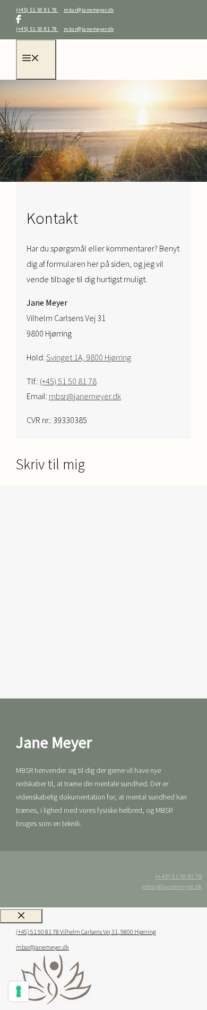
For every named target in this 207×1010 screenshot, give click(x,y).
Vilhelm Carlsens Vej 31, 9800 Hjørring (108, 932)
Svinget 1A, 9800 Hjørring (88, 357)
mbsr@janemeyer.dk (89, 9)
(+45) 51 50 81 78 (37, 9)
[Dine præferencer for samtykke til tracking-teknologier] (18, 991)
